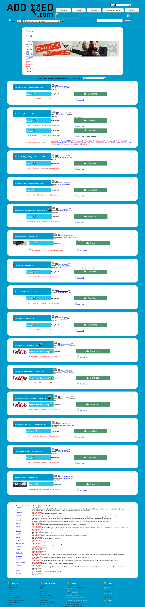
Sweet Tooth (44, 591)
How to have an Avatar (74, 602)
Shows (94, 10)
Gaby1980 (78, 144)
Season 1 (29, 58)
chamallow (63, 88)
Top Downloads (13, 591)
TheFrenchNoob (65, 265)
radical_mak (64, 114)
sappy (58, 144)
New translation (63, 86)
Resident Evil (44, 589)
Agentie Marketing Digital (75, 604)
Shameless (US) (45, 595)
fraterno (83, 142)
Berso (73, 142)
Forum (132, 10)
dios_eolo (112, 141)
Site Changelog (109, 585)
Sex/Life (43, 585)
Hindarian (99, 141)
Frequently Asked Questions (76, 587)
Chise (129, 142)
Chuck (31, 56)
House (42, 604)
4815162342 (117, 142)
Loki (41, 587)
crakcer (79, 141)
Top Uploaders (12, 589)
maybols (54, 141)
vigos (18, 570)
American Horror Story (47, 602)
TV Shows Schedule (74, 585)
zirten (68, 144)
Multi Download (29, 70)
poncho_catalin (65, 425)
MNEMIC (19, 512)
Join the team (113, 10)
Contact (10, 604)
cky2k (89, 141)
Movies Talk (107, 597)
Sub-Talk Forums (13, 595)
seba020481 (67, 141)
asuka (93, 142)
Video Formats (108, 591)
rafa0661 (104, 142)
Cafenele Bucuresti (14, 602)
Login (79, 10)
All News (10, 594)
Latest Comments (13, 597)
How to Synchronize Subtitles (77, 594)
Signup (63, 10)
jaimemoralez (20, 562)
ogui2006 (124, 141)
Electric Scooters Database (16, 600)
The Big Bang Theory (47, 597)
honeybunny (64, 157)
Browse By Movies (13, 587)
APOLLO (65, 345)
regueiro (19, 507)
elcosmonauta (61, 142)
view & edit (80, 100)
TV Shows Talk (108, 595)
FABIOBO (65, 237)
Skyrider (18, 573)
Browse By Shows (13, 585)
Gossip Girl (43, 594)
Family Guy (43, 600)
